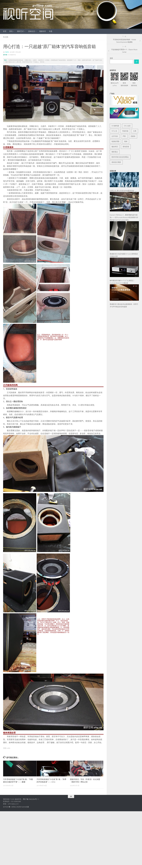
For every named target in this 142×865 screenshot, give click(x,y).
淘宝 (134, 84)
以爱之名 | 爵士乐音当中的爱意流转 (122, 191)
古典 (134, 131)
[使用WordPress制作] (9, 807)
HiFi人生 (114, 131)
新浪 (124, 84)
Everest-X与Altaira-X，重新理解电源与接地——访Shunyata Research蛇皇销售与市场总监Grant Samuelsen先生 (124, 217)
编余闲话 (115, 147)
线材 (125, 141)
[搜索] (136, 61)
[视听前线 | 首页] (28, 12)
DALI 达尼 (127, 126)
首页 (4, 31)
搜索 (111, 58)
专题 (50, 31)
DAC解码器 (115, 126)
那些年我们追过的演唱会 (120, 157)
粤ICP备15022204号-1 (30, 799)
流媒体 (133, 136)
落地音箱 (126, 147)
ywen (7, 52)
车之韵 (5, 37)
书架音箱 (125, 131)
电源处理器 (115, 141)
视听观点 (115, 152)
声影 (124, 136)
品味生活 (31, 31)
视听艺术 (20, 31)
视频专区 (42, 31)
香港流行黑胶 (116, 162)
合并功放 (115, 136)
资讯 (11, 31)
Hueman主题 (25, 807)
